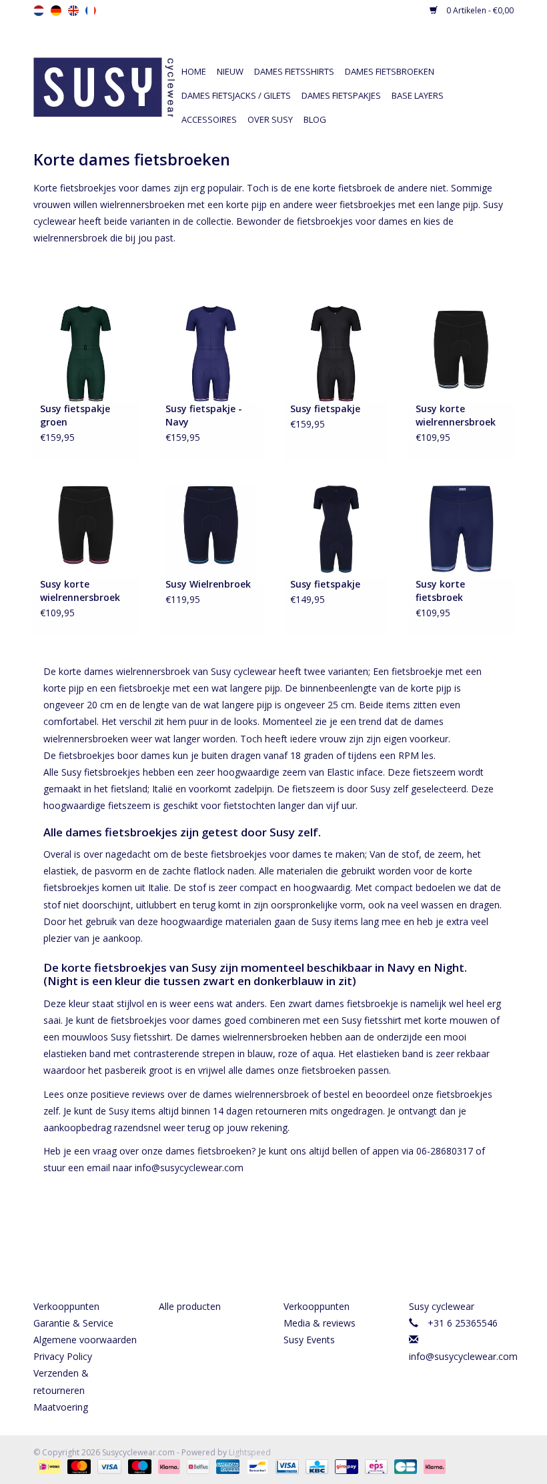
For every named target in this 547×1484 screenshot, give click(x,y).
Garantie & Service (73, 1323)
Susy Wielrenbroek (208, 584)
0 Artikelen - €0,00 (479, 10)
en (73, 10)
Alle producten (190, 1306)
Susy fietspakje (325, 408)
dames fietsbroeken (208, 1151)
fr (90, 10)
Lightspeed (250, 1452)
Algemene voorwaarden (85, 1339)
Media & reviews (320, 1323)
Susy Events (309, 1339)
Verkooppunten (66, 1306)
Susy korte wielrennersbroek (456, 415)
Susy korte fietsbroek (440, 591)
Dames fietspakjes (341, 95)
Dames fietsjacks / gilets (236, 95)
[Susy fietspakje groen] (86, 352)
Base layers (418, 95)
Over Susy (270, 119)
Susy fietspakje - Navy (203, 415)
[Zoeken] (413, 48)
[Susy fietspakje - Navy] (211, 352)
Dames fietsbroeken (389, 71)
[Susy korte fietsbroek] (461, 528)
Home (193, 71)
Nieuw (230, 71)
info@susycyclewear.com (463, 1356)
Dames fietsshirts (294, 71)
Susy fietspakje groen (75, 415)
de (56, 10)
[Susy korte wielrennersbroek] (461, 352)
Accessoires (209, 119)
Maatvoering (60, 1407)
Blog (315, 119)
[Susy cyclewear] (104, 85)
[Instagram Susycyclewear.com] (297, 1247)
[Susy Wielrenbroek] (211, 528)
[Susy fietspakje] (336, 352)
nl (38, 10)
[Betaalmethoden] (48, 1466)
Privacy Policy (62, 1356)
